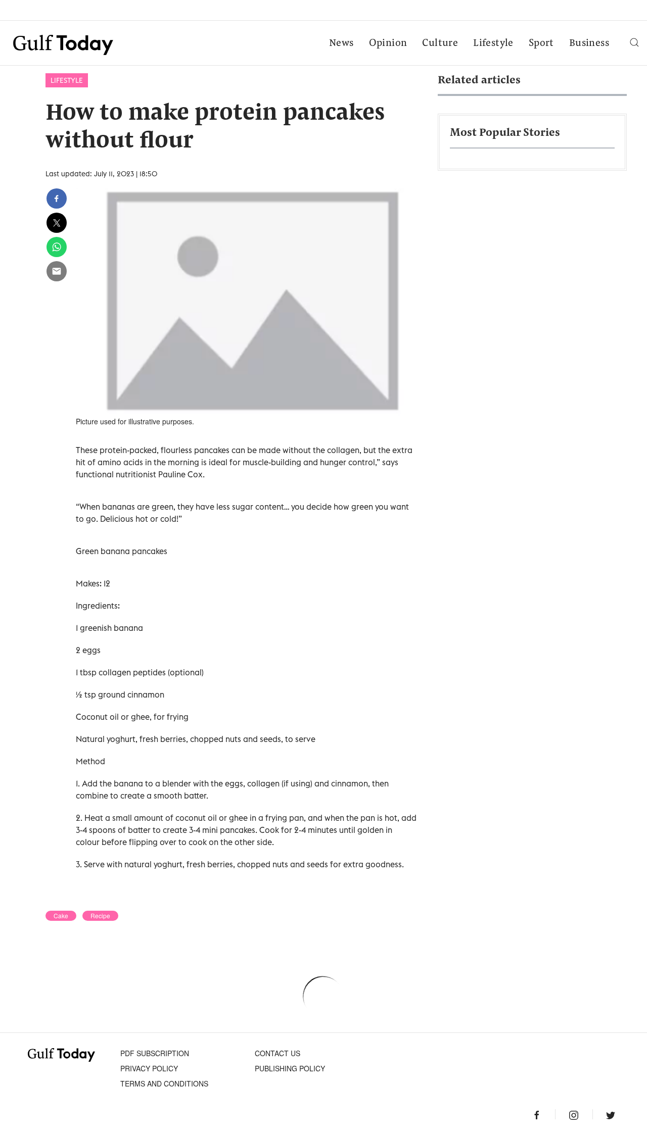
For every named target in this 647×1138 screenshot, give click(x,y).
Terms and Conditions (164, 1083)
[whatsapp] (57, 247)
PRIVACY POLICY (149, 1068)
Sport (541, 43)
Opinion (388, 43)
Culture (440, 43)
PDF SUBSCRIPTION (154, 1053)
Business (589, 43)
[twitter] (57, 223)
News (341, 43)
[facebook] (57, 198)
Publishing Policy (290, 1068)
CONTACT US (277, 1053)
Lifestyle (493, 43)
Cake (61, 916)
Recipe (100, 916)
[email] (57, 271)
